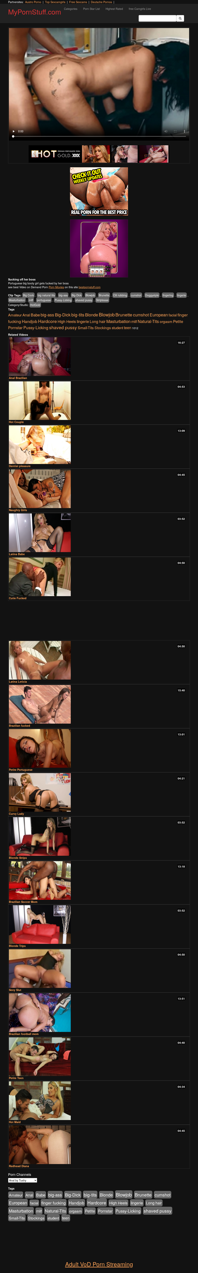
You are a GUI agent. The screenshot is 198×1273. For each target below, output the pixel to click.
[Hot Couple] (99, 400)
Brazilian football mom (23, 1034)
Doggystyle (152, 295)
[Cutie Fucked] (99, 576)
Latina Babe (17, 554)
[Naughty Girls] (99, 488)
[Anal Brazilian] (99, 356)
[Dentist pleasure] (99, 444)
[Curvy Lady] (99, 792)
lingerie (181, 295)
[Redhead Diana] (99, 1144)
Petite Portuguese (20, 770)
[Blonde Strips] (99, 836)
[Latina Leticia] (99, 660)
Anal (26, 315)
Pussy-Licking (63, 300)
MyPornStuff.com (34, 11)
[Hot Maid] (99, 1100)
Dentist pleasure (20, 466)
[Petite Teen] (99, 1056)
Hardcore (47, 321)
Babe (35, 315)
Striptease (102, 300)
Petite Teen (16, 1078)
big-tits (77, 314)
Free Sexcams (78, 2)
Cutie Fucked (17, 598)
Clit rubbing (120, 295)
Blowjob (90, 295)
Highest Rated (114, 9)
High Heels (67, 321)
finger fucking (53, 1203)
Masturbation (17, 300)
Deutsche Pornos (101, 2)
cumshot (136, 295)
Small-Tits (86, 327)
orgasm (166, 321)
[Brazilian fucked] (99, 704)
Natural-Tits (148, 321)
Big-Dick (77, 295)
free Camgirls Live (140, 9)
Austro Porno (33, 2)
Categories (70, 9)
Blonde (91, 315)
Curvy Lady (16, 814)
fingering (168, 295)
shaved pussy (83, 300)
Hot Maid (15, 1122)
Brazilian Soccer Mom (23, 902)
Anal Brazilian (18, 378)
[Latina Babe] (99, 532)
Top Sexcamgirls (55, 2)
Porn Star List (91, 9)
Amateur (15, 314)
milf (31, 300)
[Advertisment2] (99, 248)
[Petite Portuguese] (99, 748)
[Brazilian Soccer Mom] (99, 880)
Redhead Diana (19, 1166)
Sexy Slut (15, 990)
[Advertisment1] (99, 191)
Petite (178, 321)
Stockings (103, 327)
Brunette (104, 295)
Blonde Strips (18, 858)
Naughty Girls (18, 510)
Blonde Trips (17, 946)
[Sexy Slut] (99, 968)
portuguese (44, 300)
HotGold (35, 305)
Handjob (29, 321)
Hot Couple (16, 422)
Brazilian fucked (19, 725)
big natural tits (46, 295)
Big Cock (28, 295)
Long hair (98, 321)
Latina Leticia (18, 681)
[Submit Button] (180, 18)
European (159, 315)
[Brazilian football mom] (99, 1012)
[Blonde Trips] (99, 924)
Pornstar (15, 327)
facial (173, 314)
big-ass (63, 295)
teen (127, 327)
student (117, 327)
